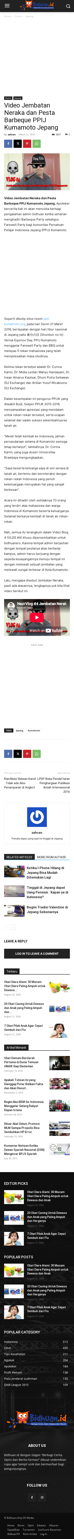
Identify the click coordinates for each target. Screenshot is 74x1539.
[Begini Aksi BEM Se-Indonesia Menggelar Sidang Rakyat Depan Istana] (59, 1105)
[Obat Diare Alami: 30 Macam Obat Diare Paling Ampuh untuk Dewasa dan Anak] (59, 987)
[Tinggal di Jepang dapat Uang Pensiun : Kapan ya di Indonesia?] (14, 891)
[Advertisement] (37, 57)
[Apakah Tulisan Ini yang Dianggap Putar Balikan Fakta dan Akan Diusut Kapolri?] (59, 1083)
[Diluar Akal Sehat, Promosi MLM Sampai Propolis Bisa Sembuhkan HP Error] (59, 1129)
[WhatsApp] (36, 144)
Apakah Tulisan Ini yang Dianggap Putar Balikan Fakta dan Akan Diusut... (23, 1084)
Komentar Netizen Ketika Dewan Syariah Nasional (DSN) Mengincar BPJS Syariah (24, 1150)
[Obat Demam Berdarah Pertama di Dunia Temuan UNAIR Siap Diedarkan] (59, 1063)
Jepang (30, 16)
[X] (18, 144)
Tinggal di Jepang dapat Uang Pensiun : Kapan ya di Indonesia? (47, 892)
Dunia (18, 16)
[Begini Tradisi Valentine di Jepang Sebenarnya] (14, 911)
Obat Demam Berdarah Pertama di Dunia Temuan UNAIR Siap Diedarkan (21, 1062)
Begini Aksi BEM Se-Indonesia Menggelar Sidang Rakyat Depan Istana (24, 1106)
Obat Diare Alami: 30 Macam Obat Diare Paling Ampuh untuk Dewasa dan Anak (47, 1196)
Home (7, 16)
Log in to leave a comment (37, 953)
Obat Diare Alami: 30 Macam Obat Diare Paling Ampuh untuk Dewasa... (24, 986)
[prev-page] (6, 927)
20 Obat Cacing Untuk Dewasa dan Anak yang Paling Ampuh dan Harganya (47, 1216)
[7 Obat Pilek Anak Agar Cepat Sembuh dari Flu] (59, 1031)
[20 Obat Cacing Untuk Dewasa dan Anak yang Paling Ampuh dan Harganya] (59, 1009)
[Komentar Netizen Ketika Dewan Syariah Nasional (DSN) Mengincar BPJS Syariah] (59, 1149)
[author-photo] (37, 827)
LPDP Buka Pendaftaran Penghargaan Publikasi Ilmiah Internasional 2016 (53, 785)
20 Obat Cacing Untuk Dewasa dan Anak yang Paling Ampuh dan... (24, 1008)
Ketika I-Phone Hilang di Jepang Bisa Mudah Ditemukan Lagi (45, 872)
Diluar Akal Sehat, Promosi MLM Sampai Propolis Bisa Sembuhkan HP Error (22, 1128)
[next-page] (13, 927)
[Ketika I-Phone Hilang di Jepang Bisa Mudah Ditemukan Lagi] (14, 871)
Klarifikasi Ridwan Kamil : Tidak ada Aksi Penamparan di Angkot (20, 783)
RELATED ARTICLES (19, 857)
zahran (12, 134)
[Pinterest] (27, 144)
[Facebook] (8, 144)
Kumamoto (34, 730)
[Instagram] (42, 1498)
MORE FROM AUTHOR (51, 857)
